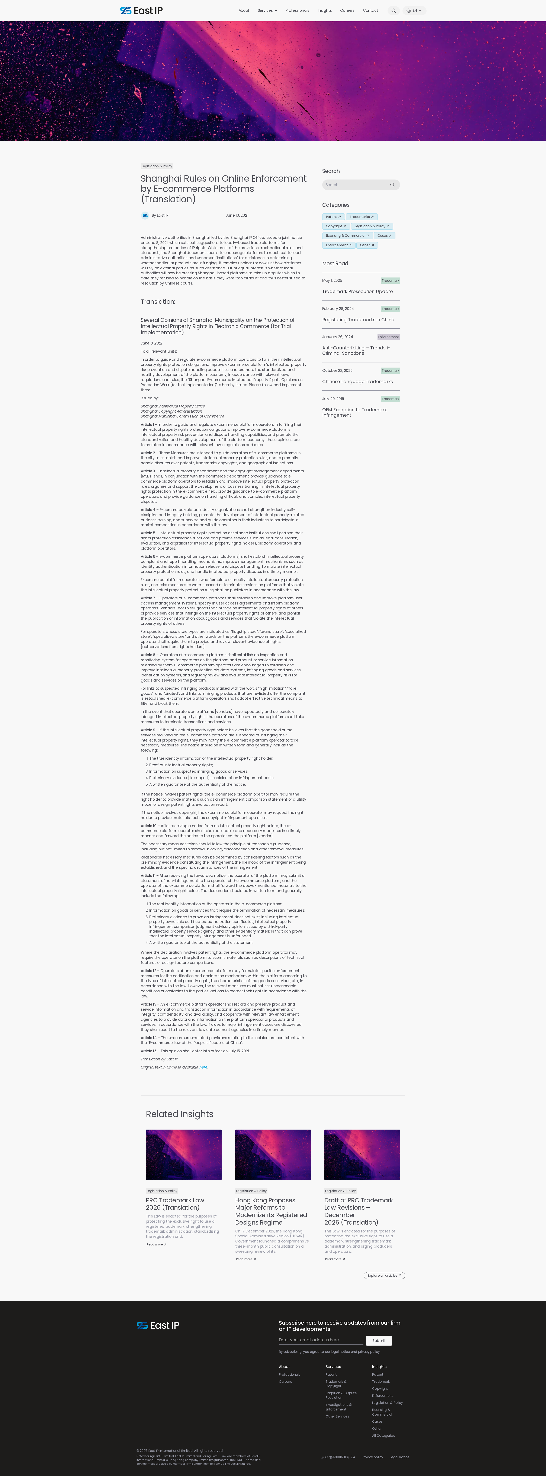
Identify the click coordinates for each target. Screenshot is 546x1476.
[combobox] (354, 185)
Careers (347, 10)
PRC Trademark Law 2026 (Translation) (175, 1204)
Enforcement (382, 1395)
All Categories (383, 1435)
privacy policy (369, 1351)
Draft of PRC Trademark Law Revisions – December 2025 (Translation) (358, 1211)
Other (376, 1428)
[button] (157, 166)
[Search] (393, 185)
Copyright (380, 1388)
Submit (379, 1340)
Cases (377, 1421)
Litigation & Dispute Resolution (341, 1395)
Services (265, 10)
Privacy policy (372, 1457)
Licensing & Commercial (382, 1411)
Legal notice (400, 1457)
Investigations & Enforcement (339, 1406)
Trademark (381, 1381)
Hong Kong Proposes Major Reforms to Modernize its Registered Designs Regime (271, 1211)
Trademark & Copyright (336, 1383)
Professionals (297, 10)
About (244, 10)
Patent (331, 1374)
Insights (325, 10)
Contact (370, 10)
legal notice (340, 1351)
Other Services (337, 1416)
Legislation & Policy (387, 1402)
